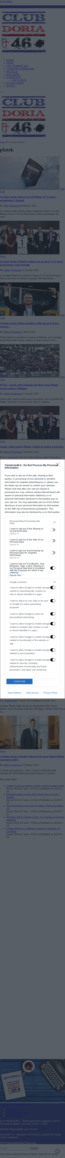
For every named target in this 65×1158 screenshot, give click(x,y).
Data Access (32, 692)
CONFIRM (19, 681)
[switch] (52, 529)
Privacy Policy (50, 692)
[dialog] (32, 579)
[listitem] (32, 522)
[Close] (59, 465)
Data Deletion (14, 692)
